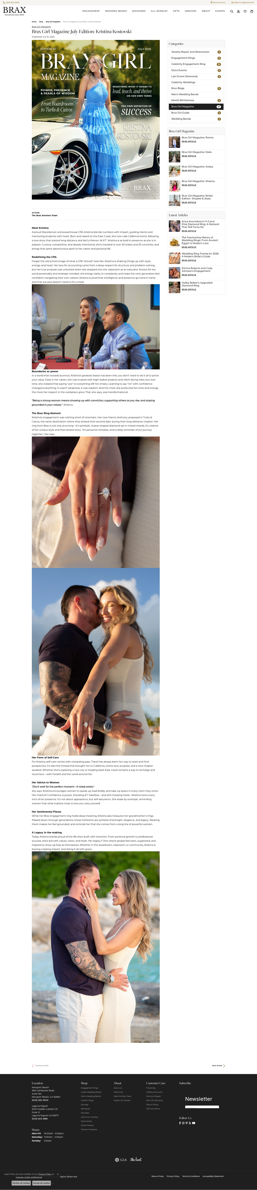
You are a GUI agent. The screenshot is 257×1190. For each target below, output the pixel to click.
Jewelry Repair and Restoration (195, 52)
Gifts (176, 11)
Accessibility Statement (213, 1176)
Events (220, 11)
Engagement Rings (195, 58)
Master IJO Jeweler (122, 1100)
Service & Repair (153, 1096)
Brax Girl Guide (195, 113)
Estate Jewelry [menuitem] (87, 1125)
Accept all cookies (41, 1183)
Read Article (189, 141)
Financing (150, 1088)
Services (190, 11)
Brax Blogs (195, 88)
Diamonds (139, 11)
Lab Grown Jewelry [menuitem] (89, 1117)
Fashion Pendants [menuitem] (89, 1129)
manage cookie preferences (29, 1177)
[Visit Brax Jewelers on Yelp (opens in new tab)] (190, 1123)
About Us (118, 1088)
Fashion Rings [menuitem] (87, 1100)
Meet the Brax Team (123, 1096)
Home (34, 22)
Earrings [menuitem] (84, 1104)
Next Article (217, 1066)
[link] (11, 2)
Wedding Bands (116, 11)
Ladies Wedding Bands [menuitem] (91, 1092)
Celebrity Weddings (183, 82)
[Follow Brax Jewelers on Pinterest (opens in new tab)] (187, 1123)
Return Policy (152, 1104)
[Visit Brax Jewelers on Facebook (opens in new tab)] (180, 1123)
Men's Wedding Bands (184, 94)
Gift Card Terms (153, 1109)
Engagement (91, 11)
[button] (218, 2)
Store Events (195, 70)
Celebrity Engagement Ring (195, 64)
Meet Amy (118, 1092)
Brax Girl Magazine (53, 22)
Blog (41, 22)
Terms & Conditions (191, 1176)
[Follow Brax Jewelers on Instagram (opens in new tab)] (183, 1123)
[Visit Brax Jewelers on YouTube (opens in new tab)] (193, 1123)
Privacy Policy (173, 1176)
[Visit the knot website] (136, 1160)
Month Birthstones (195, 100)
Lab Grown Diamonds (195, 76)
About (206, 11)
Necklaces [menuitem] (85, 1109)
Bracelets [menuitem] (85, 1113)
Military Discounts (154, 1092)
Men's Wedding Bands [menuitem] (91, 1096)
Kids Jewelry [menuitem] (86, 1121)
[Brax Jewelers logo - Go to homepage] (14, 11)
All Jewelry (159, 11)
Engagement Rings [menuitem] (89, 1088)
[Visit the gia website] (121, 1160)
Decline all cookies (21, 1183)
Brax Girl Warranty (154, 1100)
